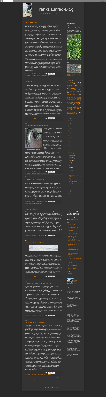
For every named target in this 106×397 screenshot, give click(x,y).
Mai (70, 165)
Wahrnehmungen (46, 75)
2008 (69, 149)
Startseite (44, 377)
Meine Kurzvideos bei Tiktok (73, 226)
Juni (70, 163)
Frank (76, 278)
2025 (69, 120)
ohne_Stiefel (78, 104)
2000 (69, 193)
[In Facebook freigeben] (52, 74)
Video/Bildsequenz (71, 112)
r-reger (69, 264)
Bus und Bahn (78, 89)
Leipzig (75, 100)
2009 (69, 147)
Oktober (70, 157)
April (70, 167)
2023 (69, 123)
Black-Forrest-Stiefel (76, 87)
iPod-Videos (70, 230)
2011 (69, 144)
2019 (69, 130)
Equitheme (79, 97)
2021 (69, 127)
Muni (35, 75)
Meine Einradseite (71, 224)
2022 (69, 125)
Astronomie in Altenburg (72, 265)
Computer (39, 374)
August (70, 160)
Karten (68, 100)
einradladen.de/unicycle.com (73, 234)
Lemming (72, 297)
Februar (70, 170)
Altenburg (29, 75)
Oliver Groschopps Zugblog (73, 268)
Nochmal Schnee (31, 209)
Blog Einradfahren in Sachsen (74, 249)
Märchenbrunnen (77, 102)
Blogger (58, 387)
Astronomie (69, 83)
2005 (69, 190)
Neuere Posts (28, 377)
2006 (69, 152)
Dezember (71, 153)
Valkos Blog (70, 262)
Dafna (33, 75)
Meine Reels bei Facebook (73, 228)
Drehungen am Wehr (72, 25)
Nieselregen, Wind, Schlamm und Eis (38, 284)
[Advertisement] (71, 366)
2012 (69, 142)
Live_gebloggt (69, 102)
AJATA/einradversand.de (72, 233)
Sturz (75, 109)
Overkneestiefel (72, 106)
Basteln (77, 83)
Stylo (78, 109)
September (71, 158)
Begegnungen (34, 173)
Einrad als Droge (31, 22)
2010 (69, 145)
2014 (69, 138)
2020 (69, 128)
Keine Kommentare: (40, 73)
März (70, 168)
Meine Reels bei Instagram (73, 227)
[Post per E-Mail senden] (46, 73)
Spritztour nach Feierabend (34, 179)
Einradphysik (70, 97)
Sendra (74, 108)
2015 (69, 137)
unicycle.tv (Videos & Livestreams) (72, 248)
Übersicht (70, 273)
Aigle (80, 80)
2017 (69, 133)
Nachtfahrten (69, 104)
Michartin (71, 103)
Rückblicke (69, 108)
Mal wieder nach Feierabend (35, 323)
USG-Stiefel (76, 111)
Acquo (75, 80)
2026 (69, 118)
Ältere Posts (59, 377)
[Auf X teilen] (51, 74)
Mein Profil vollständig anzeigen (75, 282)
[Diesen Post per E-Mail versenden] (48, 74)
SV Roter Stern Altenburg (73, 266)
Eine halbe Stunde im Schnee (35, 243)
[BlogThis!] (50, 74)
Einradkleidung (44, 173)
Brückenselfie (70, 89)
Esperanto (71, 98)
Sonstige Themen (39, 75)
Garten (72, 99)
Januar (70, 187)
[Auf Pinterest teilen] (54, 74)
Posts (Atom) (32, 380)
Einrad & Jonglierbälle (72, 236)
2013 (69, 140)
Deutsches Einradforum (72, 239)
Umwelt (68, 111)
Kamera (77, 99)
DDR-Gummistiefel (75, 93)
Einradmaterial (70, 96)
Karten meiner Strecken (72, 231)
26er (68, 81)
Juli (70, 162)
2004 (69, 191)
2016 (69, 135)
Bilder (38, 173)
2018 (69, 132)
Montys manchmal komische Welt (74, 258)
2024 (69, 122)
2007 (69, 150)
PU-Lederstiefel (76, 107)
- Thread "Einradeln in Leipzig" (74, 240)
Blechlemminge (73, 88)
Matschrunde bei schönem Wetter (36, 126)
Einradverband (71, 237)
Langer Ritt (29, 81)
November (71, 155)
